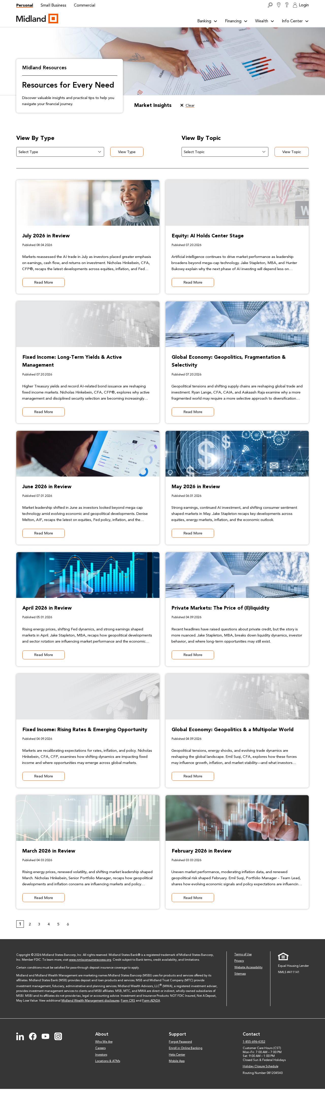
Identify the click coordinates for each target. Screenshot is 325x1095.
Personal (24, 5)
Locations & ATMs (107, 1061)
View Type (127, 152)
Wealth (261, 21)
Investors (101, 1054)
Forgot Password (180, 1041)
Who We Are (103, 1041)
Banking (204, 21)
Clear (190, 105)
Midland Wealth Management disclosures (90, 1000)
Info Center (292, 21)
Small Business (53, 5)
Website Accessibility (248, 967)
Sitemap (240, 973)
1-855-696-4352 (254, 1041)
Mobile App (177, 1061)
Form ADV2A (151, 1000)
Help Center (177, 1054)
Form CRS (128, 1000)
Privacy (239, 960)
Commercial (84, 5)
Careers (100, 1048)
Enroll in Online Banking (185, 1048)
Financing (233, 21)
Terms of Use (243, 954)
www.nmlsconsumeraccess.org (90, 959)
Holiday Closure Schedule (260, 1066)
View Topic (291, 152)
